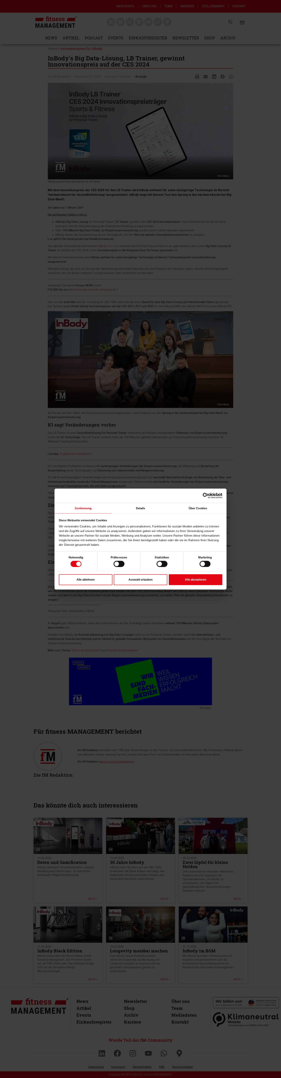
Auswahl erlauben (140, 579)
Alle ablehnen (85, 579)
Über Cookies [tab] (198, 508)
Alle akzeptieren (195, 579)
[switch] (119, 564)
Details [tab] (140, 508)
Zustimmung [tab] (83, 508)
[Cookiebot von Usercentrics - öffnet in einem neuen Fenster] (205, 496)
